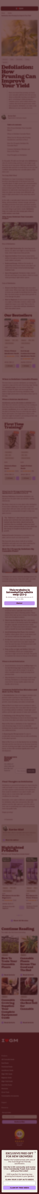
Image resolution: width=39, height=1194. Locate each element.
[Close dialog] (35, 1152)
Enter (19, 603)
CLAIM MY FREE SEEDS (19, 1188)
